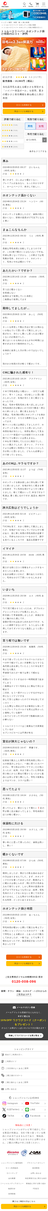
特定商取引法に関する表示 (36, 1178)
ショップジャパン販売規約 (12, 1163)
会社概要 (12, 1178)
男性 (30, 126)
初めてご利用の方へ (13, 1055)
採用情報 (12, 1194)
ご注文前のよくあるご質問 (16, 1068)
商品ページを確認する (24, 111)
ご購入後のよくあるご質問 (16, 1082)
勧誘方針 (12, 1189)
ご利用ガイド (11, 1061)
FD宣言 (36, 1189)
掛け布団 (26, 22)
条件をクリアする (38, 151)
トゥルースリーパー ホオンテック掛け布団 (20, 25)
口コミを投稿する (24, 105)
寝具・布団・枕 (14, 22)
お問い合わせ (11, 1089)
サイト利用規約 (12, 1168)
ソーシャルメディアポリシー (12, 1183)
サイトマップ (12, 1173)
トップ (3, 22)
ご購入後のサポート (14, 1075)
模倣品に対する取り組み (36, 1183)
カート (37, 6)
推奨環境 (36, 1168)
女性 (41, 126)
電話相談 (30, 6)
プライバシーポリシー (36, 1163)
